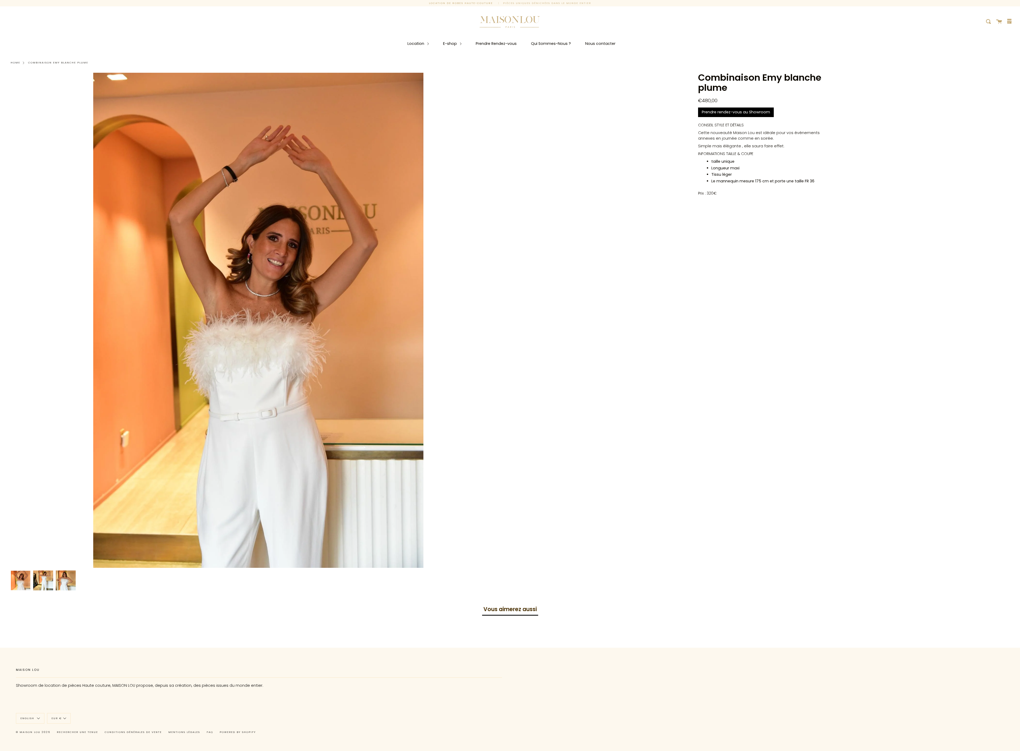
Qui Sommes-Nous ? (551, 43)
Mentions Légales (184, 732)
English (28, 718)
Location (416, 43)
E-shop (450, 43)
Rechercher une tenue (77, 732)
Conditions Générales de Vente (133, 732)
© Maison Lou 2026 (33, 732)
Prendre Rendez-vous (496, 43)
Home (15, 62)
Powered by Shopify (238, 732)
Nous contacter (600, 43)
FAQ (210, 732)
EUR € (57, 718)
